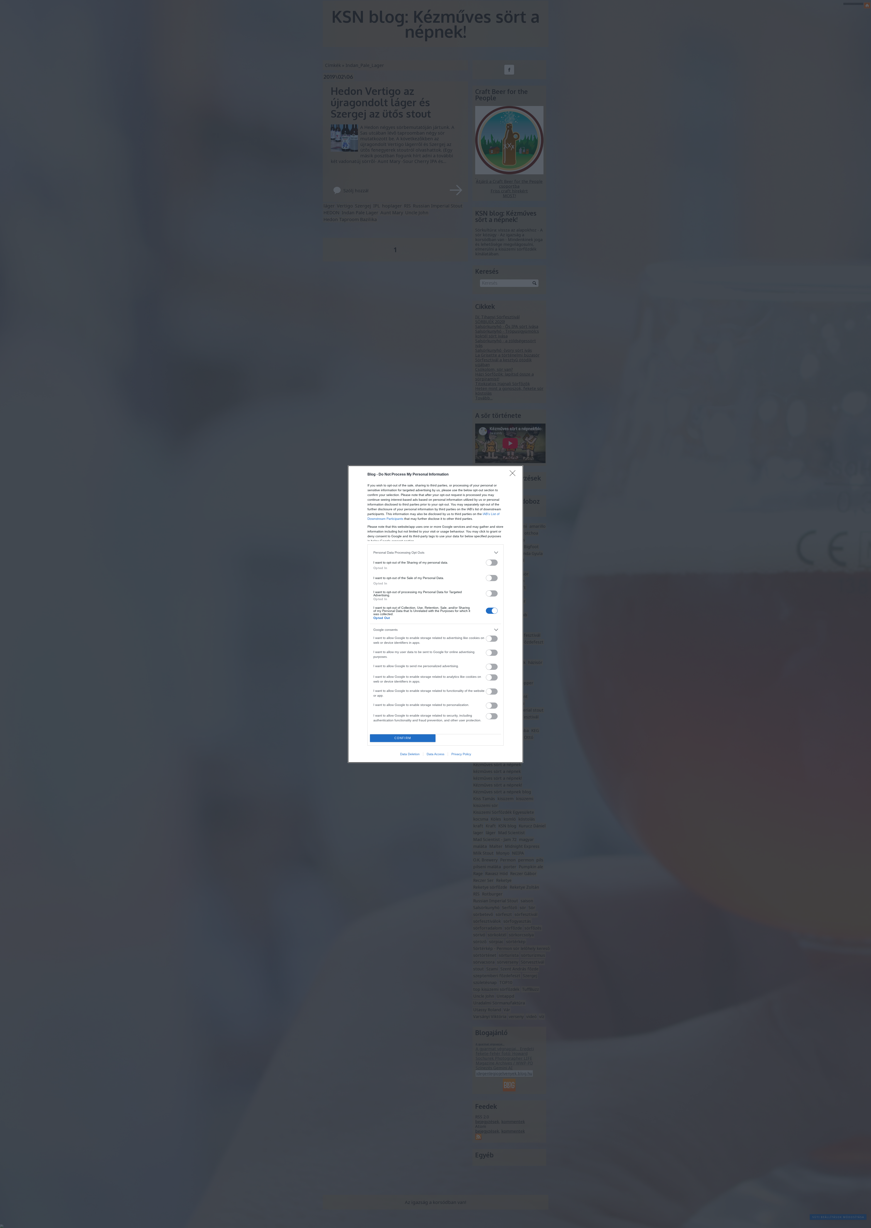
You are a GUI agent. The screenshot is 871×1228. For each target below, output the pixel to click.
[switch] (492, 563)
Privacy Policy (461, 754)
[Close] (514, 474)
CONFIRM (402, 738)
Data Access (435, 754)
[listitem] (435, 552)
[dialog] (435, 614)
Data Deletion (410, 754)
